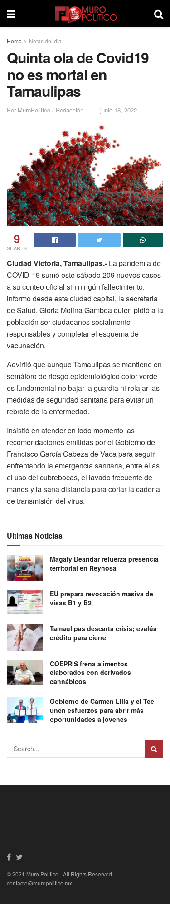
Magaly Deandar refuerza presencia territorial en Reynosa (104, 563)
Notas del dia (45, 41)
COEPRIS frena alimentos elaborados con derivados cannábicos (90, 672)
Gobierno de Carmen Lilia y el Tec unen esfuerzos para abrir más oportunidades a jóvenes (102, 710)
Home (14, 41)
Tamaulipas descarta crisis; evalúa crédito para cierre (103, 633)
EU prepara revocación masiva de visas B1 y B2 (101, 598)
